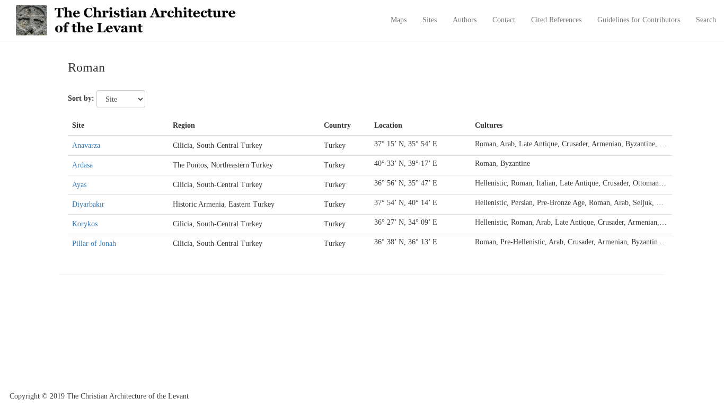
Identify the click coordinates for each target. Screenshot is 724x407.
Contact (503, 20)
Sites (429, 20)
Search (706, 20)
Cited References (556, 20)
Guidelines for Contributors (638, 20)
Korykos (85, 224)
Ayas (79, 185)
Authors (464, 20)
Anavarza (86, 145)
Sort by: (81, 98)
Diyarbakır (88, 204)
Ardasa (82, 165)
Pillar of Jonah (94, 243)
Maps (399, 20)
